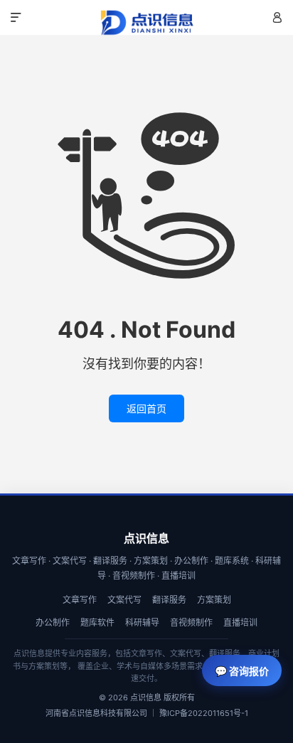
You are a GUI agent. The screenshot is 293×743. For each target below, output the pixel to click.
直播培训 (240, 622)
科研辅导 (142, 622)
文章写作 (80, 599)
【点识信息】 (146, 22)
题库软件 (97, 622)
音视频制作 (191, 622)
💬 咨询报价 (242, 671)
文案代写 (124, 599)
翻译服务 (169, 599)
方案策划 (214, 599)
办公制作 (53, 622)
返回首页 (146, 408)
